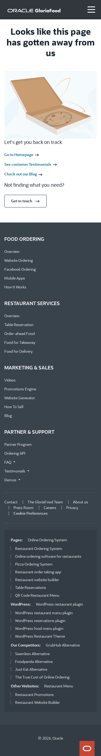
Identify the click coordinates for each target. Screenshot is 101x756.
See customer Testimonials (28, 164)
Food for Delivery (18, 351)
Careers (50, 507)
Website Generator (19, 397)
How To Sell (13, 406)
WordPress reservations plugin (40, 620)
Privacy (72, 507)
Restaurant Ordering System (38, 548)
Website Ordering (18, 260)
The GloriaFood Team (45, 501)
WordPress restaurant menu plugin (44, 612)
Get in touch (21, 200)
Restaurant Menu (58, 685)
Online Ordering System (47, 539)
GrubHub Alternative (63, 645)
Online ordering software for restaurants (48, 556)
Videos (10, 380)
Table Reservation (18, 324)
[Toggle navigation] (91, 9)
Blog (8, 415)
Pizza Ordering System (34, 564)
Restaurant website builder (37, 579)
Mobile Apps (14, 278)
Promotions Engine (20, 388)
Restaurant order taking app (38, 571)
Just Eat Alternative (31, 669)
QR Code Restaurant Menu (37, 595)
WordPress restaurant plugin (59, 604)
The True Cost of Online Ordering (42, 677)
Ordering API (14, 453)
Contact (11, 501)
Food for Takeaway (19, 342)
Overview (11, 251)
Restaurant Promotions (34, 694)
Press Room (23, 507)
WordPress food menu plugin (39, 628)
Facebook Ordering (20, 269)
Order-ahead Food (19, 333)
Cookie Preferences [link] (30, 513)
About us (80, 501)
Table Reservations (30, 587)
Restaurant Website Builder (37, 702)
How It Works (15, 286)
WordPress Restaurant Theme (40, 636)
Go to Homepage (19, 154)
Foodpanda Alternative (34, 661)
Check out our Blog (21, 173)
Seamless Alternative (32, 653)
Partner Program (18, 444)
